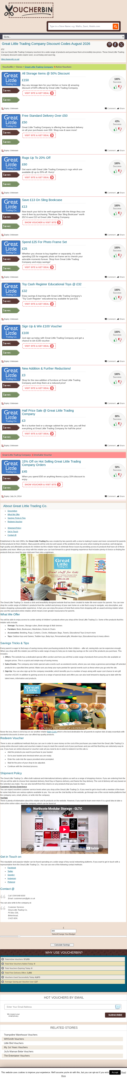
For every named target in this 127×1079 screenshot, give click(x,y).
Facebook (12, 868)
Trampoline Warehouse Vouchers (20, 1034)
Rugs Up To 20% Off (36, 157)
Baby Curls (52, 732)
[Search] (115, 26)
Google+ (11, 875)
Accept (115, 1072)
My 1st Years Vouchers (16, 1047)
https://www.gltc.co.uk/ (10, 59)
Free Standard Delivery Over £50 (45, 115)
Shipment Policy (14, 528)
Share (122, 108)
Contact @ (12, 535)
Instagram (12, 878)
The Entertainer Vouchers (17, 1055)
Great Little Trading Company (39, 67)
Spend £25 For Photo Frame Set (44, 242)
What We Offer (14, 514)
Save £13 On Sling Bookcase (42, 200)
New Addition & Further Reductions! (46, 368)
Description (12, 511)
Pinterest (11, 882)
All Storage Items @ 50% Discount (46, 73)
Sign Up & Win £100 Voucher (42, 326)
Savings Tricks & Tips (17, 518)
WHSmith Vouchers (14, 1039)
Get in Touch (13, 531)
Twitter (10, 871)
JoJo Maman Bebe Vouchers (18, 1051)
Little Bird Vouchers (14, 1043)
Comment (111, 108)
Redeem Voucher (15, 522)
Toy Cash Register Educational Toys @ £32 (51, 284)
